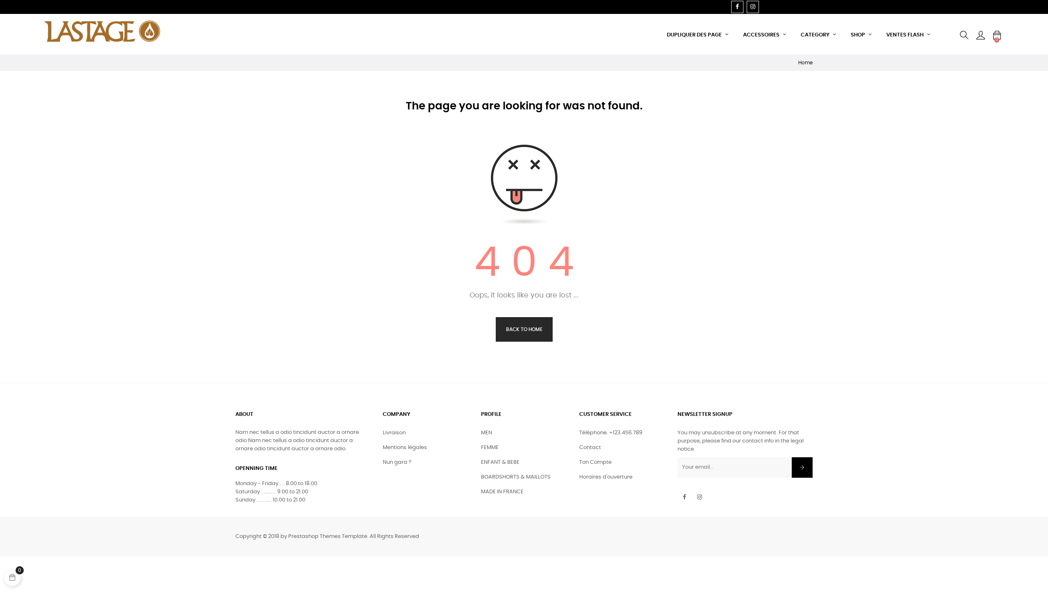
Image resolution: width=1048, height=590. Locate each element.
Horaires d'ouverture (605, 477)
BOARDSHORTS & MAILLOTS (516, 477)
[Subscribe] (802, 467)
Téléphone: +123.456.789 (610, 433)
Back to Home (524, 329)
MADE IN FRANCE (502, 492)
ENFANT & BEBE (500, 462)
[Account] (980, 35)
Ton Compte (595, 462)
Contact (590, 447)
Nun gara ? (397, 462)
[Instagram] (753, 7)
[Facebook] (737, 7)
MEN (486, 433)
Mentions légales (405, 447)
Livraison (394, 433)
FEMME (490, 447)
